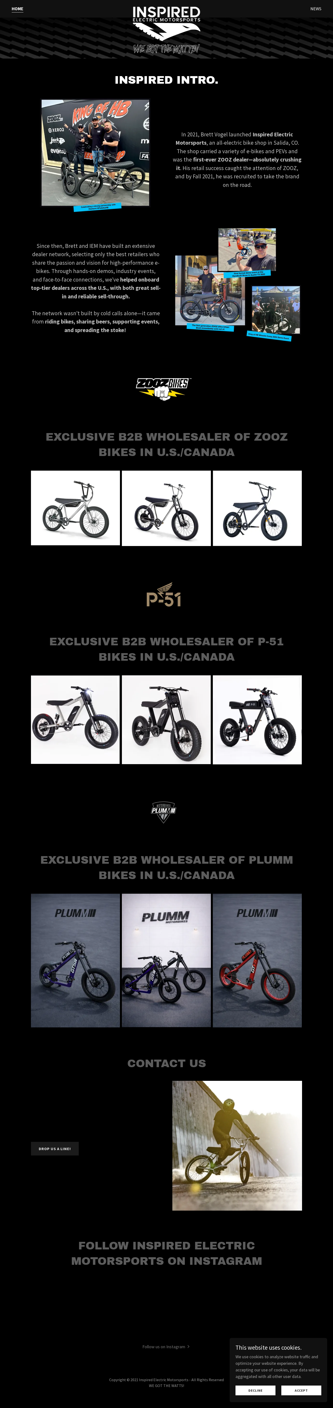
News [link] (315, 8)
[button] (166, 1346)
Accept (301, 1390)
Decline (255, 1390)
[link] (166, 8)
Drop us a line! (55, 1148)
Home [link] (17, 8)
